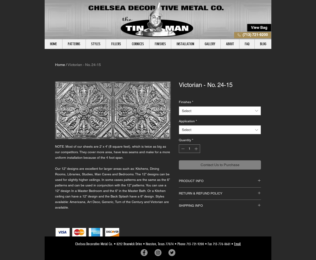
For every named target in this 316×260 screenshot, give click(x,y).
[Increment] (196, 149)
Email (237, 244)
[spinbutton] (189, 149)
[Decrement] (182, 149)
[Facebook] (144, 252)
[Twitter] (171, 252)
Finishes (186, 102)
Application (188, 121)
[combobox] (220, 110)
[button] (74, 44)
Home (60, 65)
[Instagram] (158, 252)
